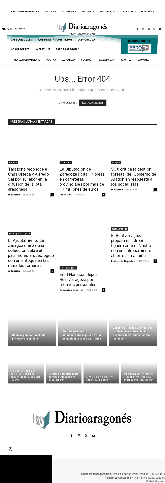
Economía (66, 162)
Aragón (116, 162)
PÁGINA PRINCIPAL (92, 102)
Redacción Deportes (71, 289)
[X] (154, 29)
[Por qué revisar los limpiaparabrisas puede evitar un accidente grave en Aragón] (82, 323)
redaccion (14, 194)
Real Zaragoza (68, 267)
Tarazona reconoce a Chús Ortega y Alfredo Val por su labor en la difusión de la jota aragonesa (28, 179)
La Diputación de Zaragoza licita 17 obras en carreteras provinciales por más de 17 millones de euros (82, 179)
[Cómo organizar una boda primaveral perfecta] (32, 323)
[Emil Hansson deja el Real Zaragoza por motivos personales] (82, 237)
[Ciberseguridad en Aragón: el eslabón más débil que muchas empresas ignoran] (139, 365)
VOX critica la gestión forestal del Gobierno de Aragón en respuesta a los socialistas (133, 177)
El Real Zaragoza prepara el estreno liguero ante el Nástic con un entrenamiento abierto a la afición (131, 245)
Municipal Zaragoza (19, 233)
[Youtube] (160, 29)
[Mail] (149, 29)
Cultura (13, 162)
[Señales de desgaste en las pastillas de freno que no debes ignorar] (64, 365)
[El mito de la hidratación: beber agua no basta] (101, 365)
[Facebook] (137, 29)
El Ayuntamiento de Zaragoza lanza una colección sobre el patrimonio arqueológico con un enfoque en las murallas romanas (31, 253)
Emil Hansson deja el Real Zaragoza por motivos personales (79, 279)
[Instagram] (143, 29)
